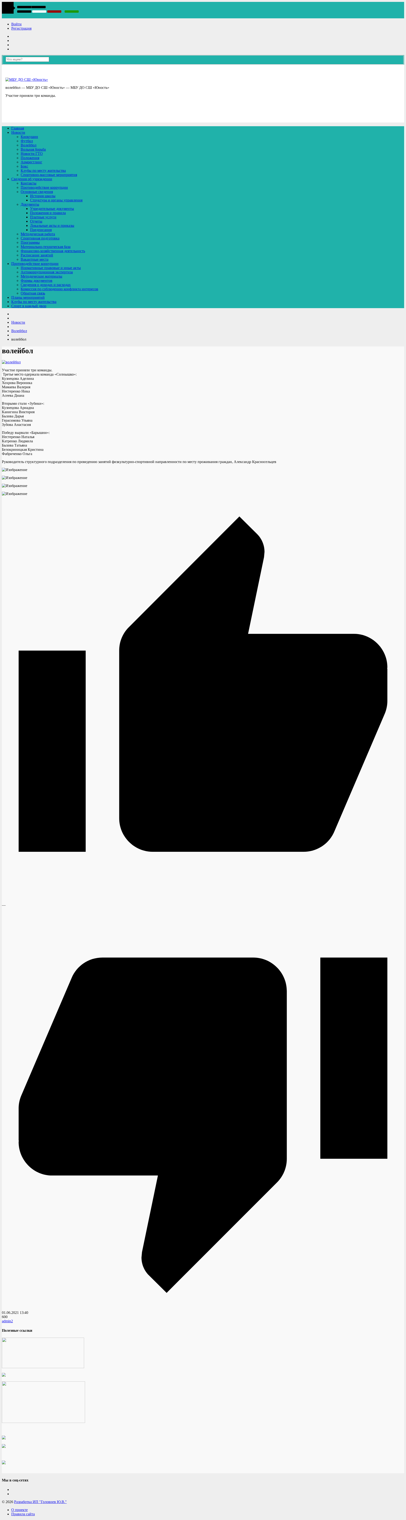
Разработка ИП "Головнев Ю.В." (40, 1502)
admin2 (7, 1321)
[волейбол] (11, 362)
